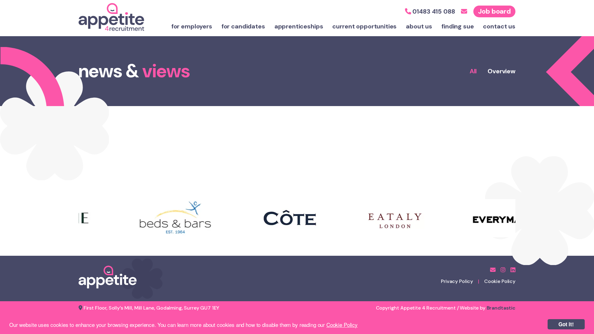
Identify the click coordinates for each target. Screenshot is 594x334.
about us (419, 26)
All (473, 71)
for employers (191, 26)
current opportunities (364, 26)
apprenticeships (298, 26)
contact (499, 26)
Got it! (566, 324)
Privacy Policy (457, 281)
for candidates (243, 26)
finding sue (457, 26)
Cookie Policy (342, 324)
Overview (501, 71)
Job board (494, 11)
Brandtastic (501, 308)
